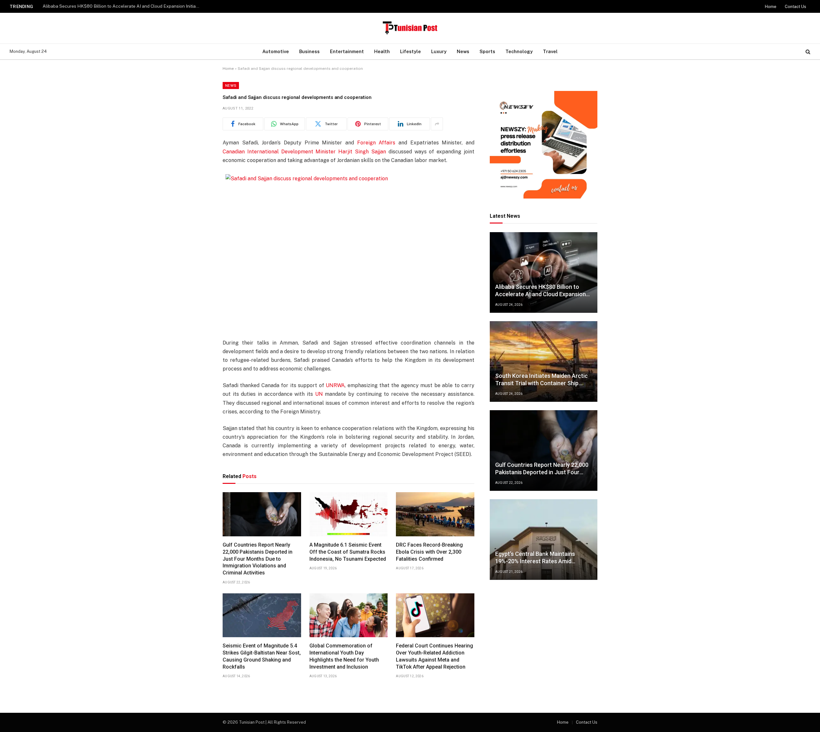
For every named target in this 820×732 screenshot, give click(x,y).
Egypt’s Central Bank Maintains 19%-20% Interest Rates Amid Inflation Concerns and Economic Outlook (538, 557)
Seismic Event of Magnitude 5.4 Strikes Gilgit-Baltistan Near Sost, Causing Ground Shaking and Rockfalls (262, 656)
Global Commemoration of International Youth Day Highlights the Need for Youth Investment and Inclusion (344, 656)
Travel (550, 51)
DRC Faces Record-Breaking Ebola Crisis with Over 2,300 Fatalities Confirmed (429, 552)
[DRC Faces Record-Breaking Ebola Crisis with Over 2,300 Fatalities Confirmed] (435, 514)
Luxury (439, 51)
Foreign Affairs (376, 143)
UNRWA (335, 385)
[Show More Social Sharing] (437, 124)
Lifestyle (410, 51)
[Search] (807, 52)
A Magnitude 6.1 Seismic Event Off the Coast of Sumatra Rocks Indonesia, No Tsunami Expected (347, 552)
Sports (487, 51)
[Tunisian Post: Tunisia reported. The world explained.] (410, 28)
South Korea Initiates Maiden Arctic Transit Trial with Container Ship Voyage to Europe (123, 6)
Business (309, 51)
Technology (519, 51)
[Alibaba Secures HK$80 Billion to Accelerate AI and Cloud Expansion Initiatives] (543, 272)
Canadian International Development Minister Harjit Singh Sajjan (304, 152)
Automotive (275, 51)
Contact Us (795, 6)
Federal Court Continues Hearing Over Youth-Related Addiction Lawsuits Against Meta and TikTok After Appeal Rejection (434, 656)
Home (770, 6)
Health (382, 51)
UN (319, 394)
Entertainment (347, 51)
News (463, 51)
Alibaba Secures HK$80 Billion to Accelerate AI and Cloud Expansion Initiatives (540, 290)
